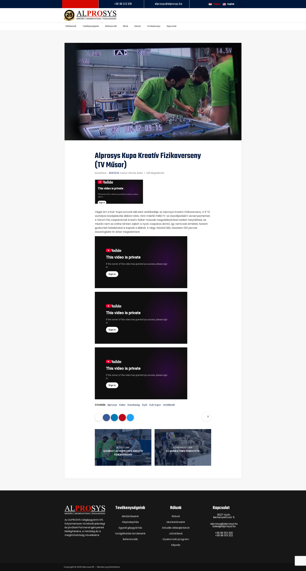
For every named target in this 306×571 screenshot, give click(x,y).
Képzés (175, 545)
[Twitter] (130, 417)
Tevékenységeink (91, 26)
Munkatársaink (176, 522)
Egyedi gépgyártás (130, 528)
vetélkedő (169, 404)
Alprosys (112, 404)
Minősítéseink (130, 516)
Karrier (137, 26)
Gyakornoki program (176, 539)
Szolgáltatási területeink (130, 533)
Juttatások (176, 533)
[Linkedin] (85, 4)
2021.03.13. (114, 173)
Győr (144, 404)
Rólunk (176, 516)
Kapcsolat (171, 26)
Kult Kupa (155, 404)
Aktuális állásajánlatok (176, 528)
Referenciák (111, 26)
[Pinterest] (122, 417)
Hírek (125, 26)
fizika (122, 404)
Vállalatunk (70, 26)
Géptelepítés (130, 522)
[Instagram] (80, 4)
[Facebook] (75, 4)
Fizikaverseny (153, 26)
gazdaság (133, 404)
